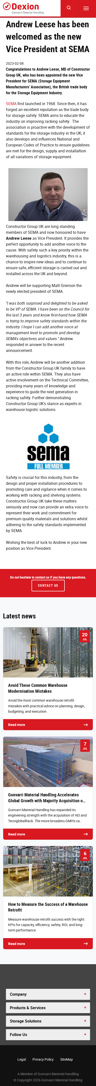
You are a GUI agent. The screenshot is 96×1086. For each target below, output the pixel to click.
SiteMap (66, 1059)
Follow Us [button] (18, 1034)
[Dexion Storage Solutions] (23, 8)
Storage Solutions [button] (25, 1021)
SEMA (11, 103)
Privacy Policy (43, 1059)
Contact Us (48, 585)
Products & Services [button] (28, 1007)
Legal (21, 1059)
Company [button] (18, 994)
